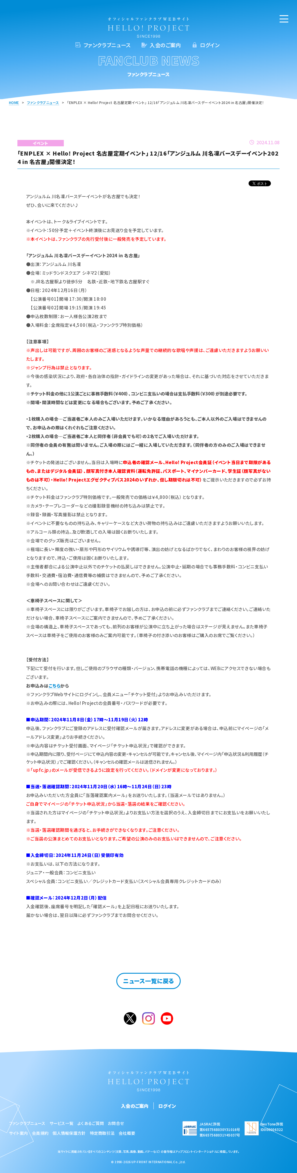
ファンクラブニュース (107, 45)
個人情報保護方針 (69, 1133)
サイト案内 (18, 1133)
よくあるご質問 (90, 1123)
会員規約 (40, 1133)
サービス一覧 (62, 1123)
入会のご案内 (165, 45)
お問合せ (116, 1123)
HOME (14, 102)
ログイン (210, 45)
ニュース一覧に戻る (148, 981)
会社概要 (127, 1133)
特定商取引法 (102, 1133)
